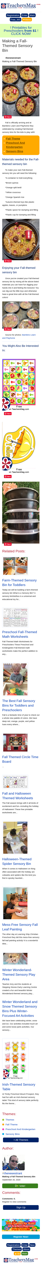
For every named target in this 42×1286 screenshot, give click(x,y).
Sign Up (20, 1207)
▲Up (17, 1253)
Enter (24, 15)
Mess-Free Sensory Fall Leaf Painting (20, 927)
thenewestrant (13, 1173)
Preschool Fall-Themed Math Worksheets (19, 634)
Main (32, 15)
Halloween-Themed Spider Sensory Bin (17, 861)
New (32, 1245)
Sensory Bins (14, 151)
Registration (13, 15)
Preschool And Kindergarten (20, 1129)
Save (9, 117)
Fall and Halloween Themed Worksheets (17, 796)
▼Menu (27, 19)
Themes (10, 1119)
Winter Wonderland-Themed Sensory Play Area (18, 974)
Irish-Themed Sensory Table (18, 1087)
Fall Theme (13, 138)
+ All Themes (20, 1139)
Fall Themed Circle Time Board (20, 759)
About (26, 1249)
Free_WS (16, 19)
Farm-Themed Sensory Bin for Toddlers (19, 582)
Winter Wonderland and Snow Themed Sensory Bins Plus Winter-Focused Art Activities (19, 1008)
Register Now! (20, 1237)
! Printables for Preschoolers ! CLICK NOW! (21, 31)
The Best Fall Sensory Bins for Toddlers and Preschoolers (18, 705)
